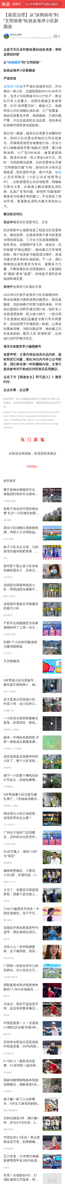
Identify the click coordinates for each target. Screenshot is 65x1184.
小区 (16, 86)
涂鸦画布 (14, 62)
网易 (6, 4)
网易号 (17, 4)
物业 (58, 172)
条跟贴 (31, 466)
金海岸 (8, 86)
